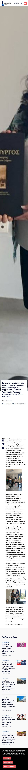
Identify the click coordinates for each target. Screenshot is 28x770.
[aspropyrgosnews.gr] (6, 5)
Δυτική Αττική (13, 404)
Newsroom (9, 401)
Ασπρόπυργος (5, 404)
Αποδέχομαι (7, 758)
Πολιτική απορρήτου (9, 766)
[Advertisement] (14, 421)
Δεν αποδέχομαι (8, 762)
